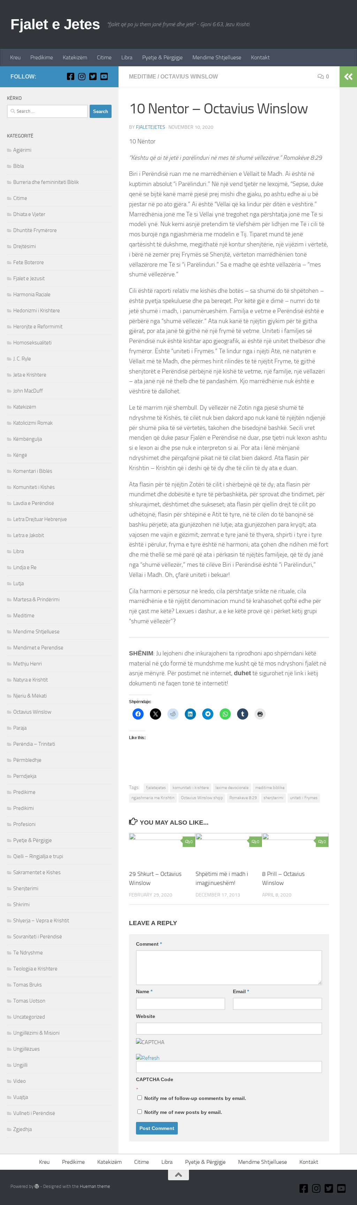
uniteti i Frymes (304, 797)
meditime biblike (269, 787)
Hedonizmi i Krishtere (36, 310)
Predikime (41, 57)
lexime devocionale (232, 787)
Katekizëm (75, 57)
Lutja (18, 583)
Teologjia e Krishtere (35, 969)
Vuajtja (20, 1097)
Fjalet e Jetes (55, 24)
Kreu (15, 57)
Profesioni (24, 824)
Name (144, 991)
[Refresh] (148, 1058)
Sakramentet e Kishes (37, 872)
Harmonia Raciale (32, 294)
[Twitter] (93, 76)
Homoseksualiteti (32, 343)
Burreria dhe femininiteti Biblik (46, 182)
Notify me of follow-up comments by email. (195, 1098)
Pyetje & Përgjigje (162, 57)
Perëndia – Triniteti (34, 744)
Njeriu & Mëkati (30, 696)
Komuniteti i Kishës (34, 487)
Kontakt (260, 57)
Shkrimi (21, 904)
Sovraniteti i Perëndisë (37, 936)
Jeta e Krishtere (29, 375)
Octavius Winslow (189, 77)
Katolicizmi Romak (33, 423)
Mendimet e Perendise (38, 648)
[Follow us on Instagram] (81, 76)
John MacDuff (28, 391)
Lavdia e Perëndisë (33, 503)
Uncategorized (29, 1017)
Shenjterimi (25, 888)
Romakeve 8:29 (243, 797)
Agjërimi (22, 150)
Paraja (19, 728)
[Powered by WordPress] (37, 1186)
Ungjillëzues (26, 1049)
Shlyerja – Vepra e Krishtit (41, 920)
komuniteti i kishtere (191, 787)
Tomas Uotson (29, 1001)
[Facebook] (70, 76)
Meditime (142, 77)
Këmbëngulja (27, 439)
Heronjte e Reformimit (37, 326)
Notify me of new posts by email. (183, 1112)
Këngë (20, 455)
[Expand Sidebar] (348, 76)
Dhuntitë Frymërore (35, 230)
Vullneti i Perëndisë (34, 1113)
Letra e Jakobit (28, 535)
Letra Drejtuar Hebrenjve (40, 519)
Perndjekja (24, 776)
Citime (104, 57)
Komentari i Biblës (32, 471)
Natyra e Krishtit (30, 680)
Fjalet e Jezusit (29, 278)
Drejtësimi (24, 246)
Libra (126, 57)
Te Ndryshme (28, 953)
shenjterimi (273, 797)
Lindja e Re (25, 567)
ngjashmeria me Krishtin (152, 797)
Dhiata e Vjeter (29, 214)
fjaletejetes (150, 127)
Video (19, 1081)
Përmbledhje (27, 760)
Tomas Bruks (27, 985)
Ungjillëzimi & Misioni (36, 1033)
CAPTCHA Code (154, 1079)
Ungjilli (20, 1065)
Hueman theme (95, 1186)
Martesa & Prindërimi (36, 599)
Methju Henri (27, 664)
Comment (149, 944)
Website (145, 1016)
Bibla (18, 166)
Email (241, 991)
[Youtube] (104, 76)
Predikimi (23, 808)
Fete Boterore (28, 262)
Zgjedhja (22, 1129)
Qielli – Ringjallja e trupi (38, 856)
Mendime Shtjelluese (216, 57)
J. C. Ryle (22, 359)
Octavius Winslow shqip (202, 797)
